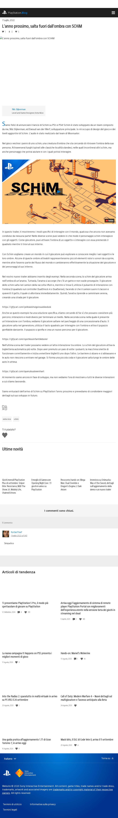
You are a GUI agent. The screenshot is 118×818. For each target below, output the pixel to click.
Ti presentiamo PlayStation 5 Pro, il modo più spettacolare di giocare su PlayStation (25, 604)
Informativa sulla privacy (43, 804)
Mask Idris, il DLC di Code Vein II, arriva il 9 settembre (87, 739)
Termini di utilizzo (12, 804)
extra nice (7, 419)
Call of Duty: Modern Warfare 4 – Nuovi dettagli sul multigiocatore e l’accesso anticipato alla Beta (86, 697)
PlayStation (17, 12)
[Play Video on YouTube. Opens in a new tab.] (109, 220)
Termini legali (10, 809)
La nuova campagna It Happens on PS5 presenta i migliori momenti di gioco (27, 654)
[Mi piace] (25, 612)
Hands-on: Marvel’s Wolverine (75, 653)
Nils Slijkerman (19, 109)
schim (16, 419)
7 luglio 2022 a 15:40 (19, 535)
